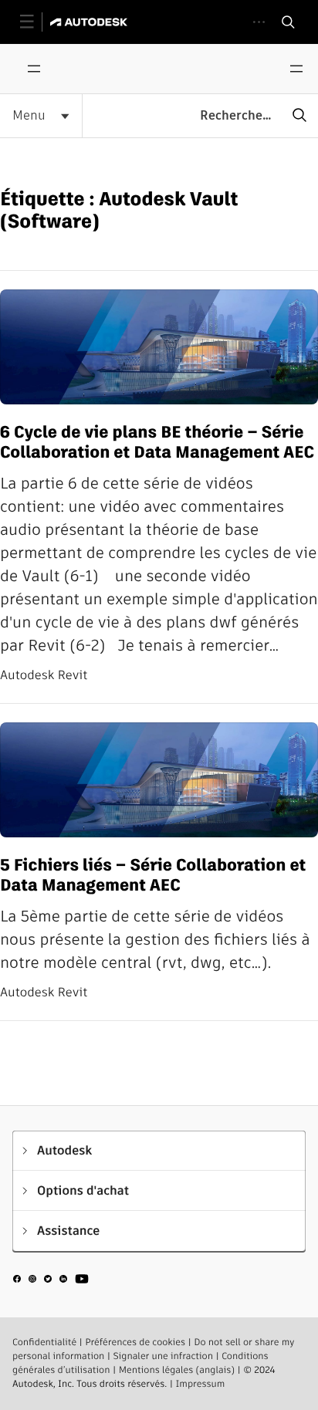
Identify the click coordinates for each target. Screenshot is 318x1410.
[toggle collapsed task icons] (258, 22)
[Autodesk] (90, 22)
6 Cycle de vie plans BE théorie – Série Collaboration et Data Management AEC (157, 442)
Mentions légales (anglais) (177, 1370)
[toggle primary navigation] (35, 22)
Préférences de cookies (135, 1342)
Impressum (200, 1384)
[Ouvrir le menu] (34, 68)
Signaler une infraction (163, 1356)
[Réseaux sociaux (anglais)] (51, 1284)
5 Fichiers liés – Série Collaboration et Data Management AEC (153, 875)
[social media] (51, 1281)
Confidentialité (44, 1342)
